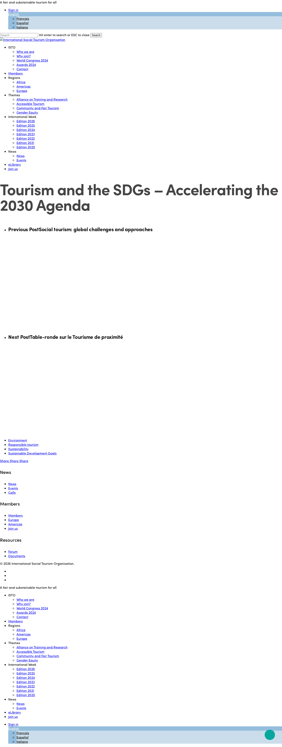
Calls (12, 492)
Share (5, 461)
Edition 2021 (25, 690)
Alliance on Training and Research (42, 647)
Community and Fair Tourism (38, 656)
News (12, 484)
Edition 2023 (26, 682)
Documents (16, 556)
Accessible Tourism (30, 651)
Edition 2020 (26, 695)
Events (13, 488)
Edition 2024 (26, 677)
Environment (17, 440)
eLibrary (14, 712)
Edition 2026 (26, 669)
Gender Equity (27, 660)
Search (96, 35)
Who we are (25, 599)
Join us (13, 528)
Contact (22, 617)
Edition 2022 (26, 686)
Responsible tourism (23, 444)
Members (15, 515)
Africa (21, 630)
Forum (13, 551)
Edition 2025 (26, 673)
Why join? (24, 604)
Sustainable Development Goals (32, 453)
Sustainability (18, 449)
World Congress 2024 (32, 608)
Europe (13, 519)
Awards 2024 (26, 612)
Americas (15, 524)
